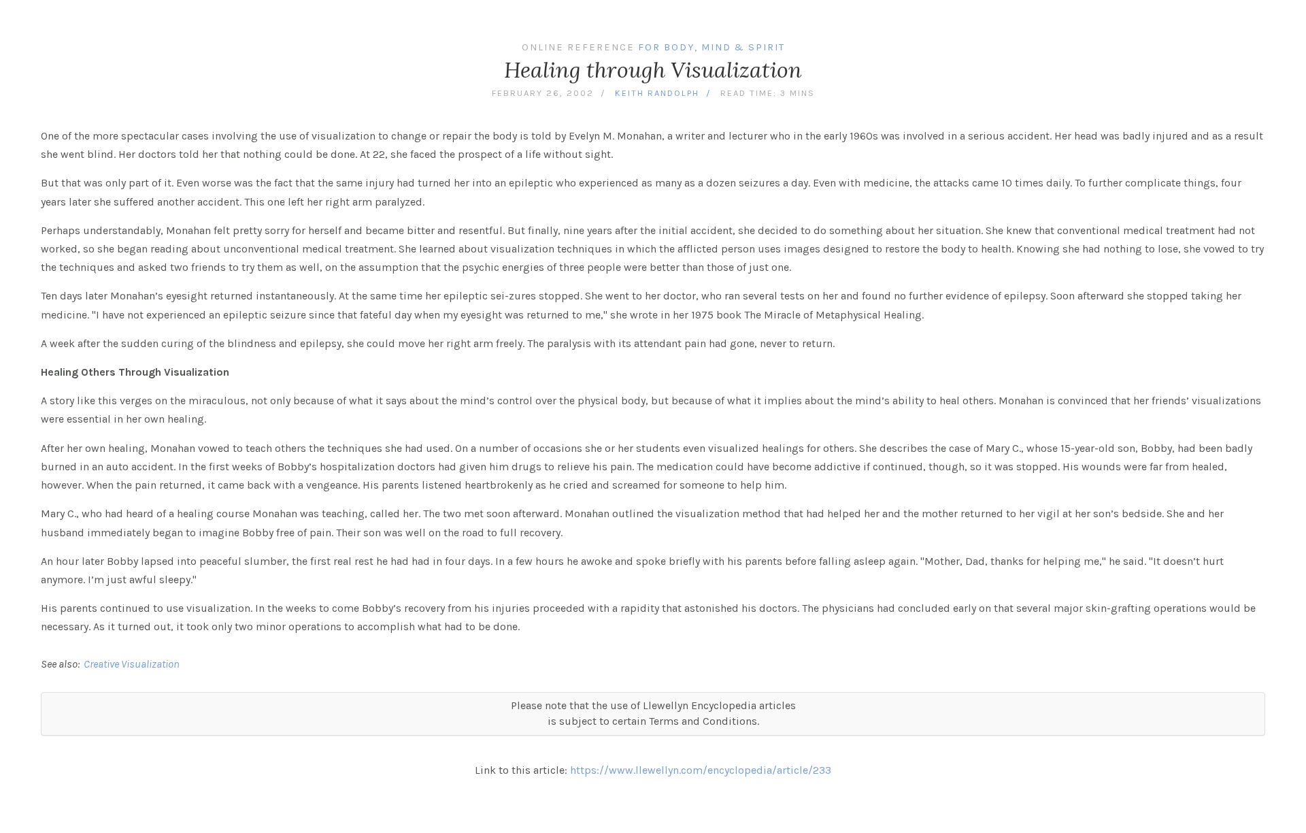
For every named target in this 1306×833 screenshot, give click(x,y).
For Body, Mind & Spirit (711, 47)
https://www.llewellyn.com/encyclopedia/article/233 (700, 770)
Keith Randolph (657, 93)
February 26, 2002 (543, 93)
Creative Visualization (132, 663)
